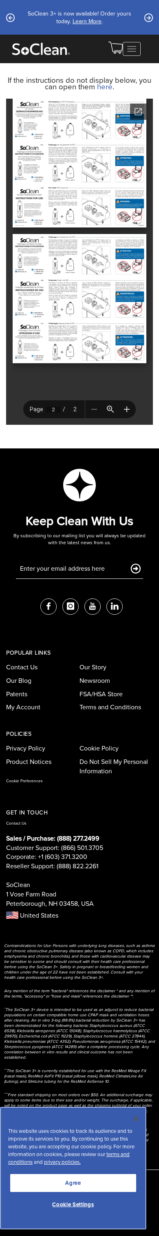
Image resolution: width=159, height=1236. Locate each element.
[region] (73, 1168)
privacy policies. (62, 1162)
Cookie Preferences (24, 781)
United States (38, 915)
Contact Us (22, 667)
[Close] (136, 1119)
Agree (73, 1183)
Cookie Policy (99, 748)
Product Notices (28, 761)
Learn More (92, 25)
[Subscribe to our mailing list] (135, 569)
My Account (23, 707)
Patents (16, 694)
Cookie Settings (73, 1204)
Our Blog (18, 680)
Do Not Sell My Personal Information (114, 766)
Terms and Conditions (110, 707)
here (105, 86)
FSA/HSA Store (101, 694)
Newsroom (95, 680)
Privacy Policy (25, 748)
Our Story (93, 667)
